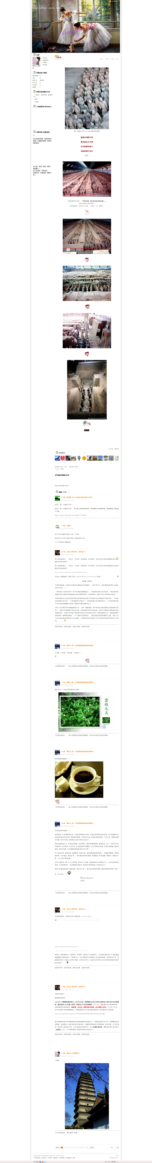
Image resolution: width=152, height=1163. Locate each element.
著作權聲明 (62, 1158)
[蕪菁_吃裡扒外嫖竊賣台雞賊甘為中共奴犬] (78, 458)
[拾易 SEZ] (84, 458)
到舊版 (50, 4)
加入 (109, 1161)
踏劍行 (76, 466)
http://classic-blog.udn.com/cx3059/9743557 (71, 572)
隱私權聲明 (69, 1158)
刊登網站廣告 (37, 1158)
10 (87, 1147)
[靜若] (94, 458)
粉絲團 (37, 1161)
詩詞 (65, 466)
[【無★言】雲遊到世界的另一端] (62, 458)
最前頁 (57, 1147)
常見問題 (50, 1158)
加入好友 (45, 58)
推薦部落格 (45, 60)
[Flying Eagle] (57, 458)
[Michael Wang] (105, 458)
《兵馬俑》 (36, 102)
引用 (111, 449)
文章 (34, 33)
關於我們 (44, 1158)
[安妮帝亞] (100, 458)
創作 (62, 466)
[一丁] (89, 458)
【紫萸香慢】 (39, 4)
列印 (117, 449)
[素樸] (111, 458)
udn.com (116, 1157)
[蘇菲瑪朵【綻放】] (116, 458)
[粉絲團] (34, 1161)
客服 (74, 1158)
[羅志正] (73, 458)
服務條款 (55, 1158)
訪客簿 (35, 36)
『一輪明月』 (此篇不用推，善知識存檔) (43, 95)
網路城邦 (113, 1161)
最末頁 (92, 1147)
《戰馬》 (62, 469)
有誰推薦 (62, 453)
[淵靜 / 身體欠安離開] (68, 458)
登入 (106, 1161)
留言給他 (45, 64)
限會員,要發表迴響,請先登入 (62, 485)
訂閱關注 (45, 62)
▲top (117, 1155)
